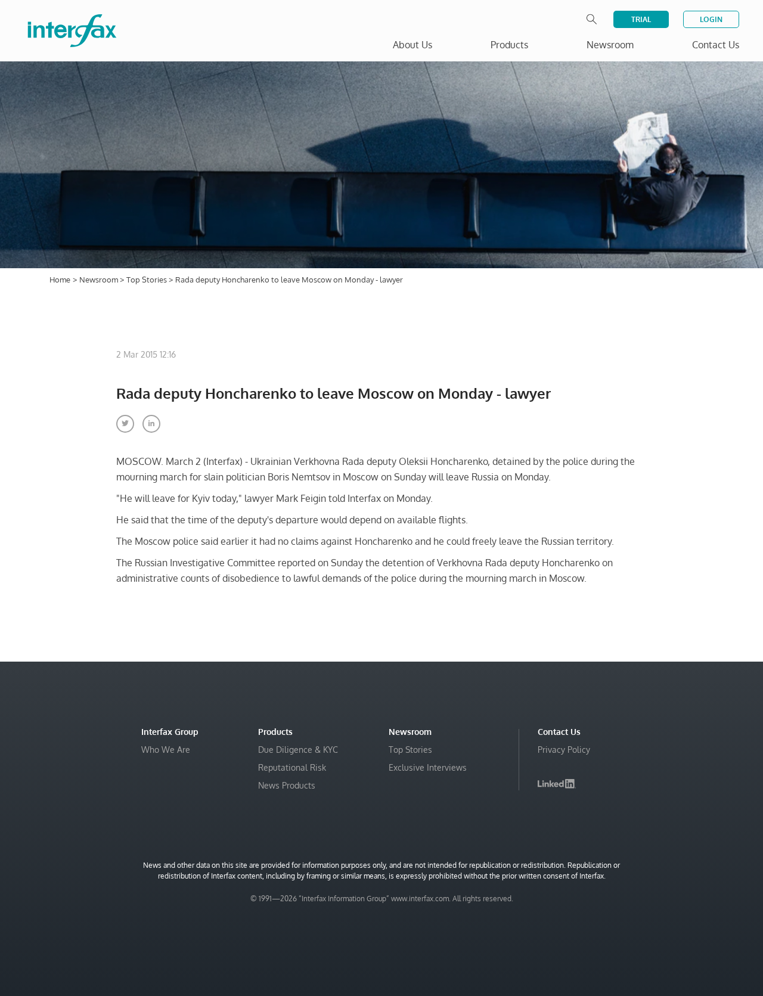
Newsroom (99, 279)
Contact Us (715, 45)
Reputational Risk (292, 767)
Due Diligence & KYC (298, 749)
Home (59, 279)
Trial (641, 19)
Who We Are (165, 749)
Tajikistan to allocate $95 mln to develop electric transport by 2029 (599, 963)
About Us (412, 45)
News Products (286, 785)
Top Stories (147, 279)
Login (711, 19)
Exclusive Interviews (428, 767)
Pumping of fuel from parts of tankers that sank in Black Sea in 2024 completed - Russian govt (602, 928)
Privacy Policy (564, 749)
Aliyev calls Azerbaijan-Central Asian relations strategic (590, 892)
